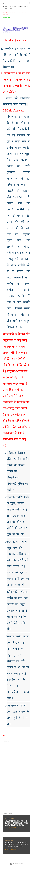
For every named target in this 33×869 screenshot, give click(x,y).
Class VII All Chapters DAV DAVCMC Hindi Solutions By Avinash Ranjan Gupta (16, 845)
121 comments (12, 827)
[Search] (29, 2)
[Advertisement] (16, 797)
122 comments (12, 849)
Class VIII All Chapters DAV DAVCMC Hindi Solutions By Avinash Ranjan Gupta (16, 823)
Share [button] (4, 735)
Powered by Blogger (18, 863)
